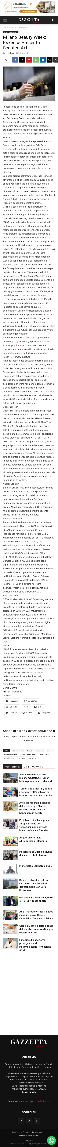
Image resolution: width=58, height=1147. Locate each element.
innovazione (12, 1143)
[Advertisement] (29, 996)
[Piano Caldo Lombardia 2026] (10, 869)
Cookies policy (29, 1092)
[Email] (49, 60)
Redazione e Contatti (20, 1132)
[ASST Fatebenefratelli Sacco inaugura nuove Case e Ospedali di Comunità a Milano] (10, 915)
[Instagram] (29, 1121)
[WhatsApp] (36, 60)
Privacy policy (37, 1132)
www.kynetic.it (46, 1143)
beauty (30, 751)
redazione (10, 53)
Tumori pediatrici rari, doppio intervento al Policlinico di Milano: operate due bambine (35, 792)
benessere (40, 751)
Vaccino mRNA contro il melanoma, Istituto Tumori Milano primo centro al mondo (36, 778)
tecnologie (35, 1143)
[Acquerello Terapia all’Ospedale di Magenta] (10, 841)
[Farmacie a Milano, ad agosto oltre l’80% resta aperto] (10, 901)
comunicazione (24, 1143)
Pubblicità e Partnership (29, 1135)
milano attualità (10, 754)
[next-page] (9, 957)
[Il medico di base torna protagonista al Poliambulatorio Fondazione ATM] (10, 943)
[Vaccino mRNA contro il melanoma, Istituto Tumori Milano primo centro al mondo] (10, 778)
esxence (50, 751)
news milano (44, 754)
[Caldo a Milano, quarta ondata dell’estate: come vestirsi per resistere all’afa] (10, 929)
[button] (5, 20)
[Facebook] (15, 60)
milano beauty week (28, 754)
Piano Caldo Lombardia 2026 (35, 865)
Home (5, 27)
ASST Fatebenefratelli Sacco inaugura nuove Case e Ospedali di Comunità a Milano (36, 915)
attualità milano (18, 751)
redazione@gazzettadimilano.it (34, 1101)
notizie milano (9, 758)
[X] (22, 60)
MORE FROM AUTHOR (34, 767)
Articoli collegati (12, 767)
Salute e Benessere (19, 27)
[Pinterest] (29, 60)
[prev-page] (5, 957)
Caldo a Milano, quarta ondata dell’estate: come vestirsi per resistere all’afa (36, 929)
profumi (22, 758)
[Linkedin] (43, 60)
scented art (33, 758)
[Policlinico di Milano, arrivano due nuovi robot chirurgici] (10, 855)
